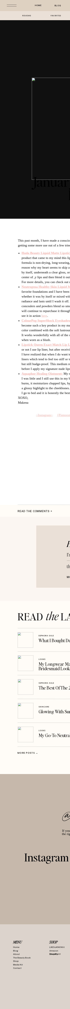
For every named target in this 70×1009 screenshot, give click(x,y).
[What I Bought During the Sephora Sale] (25, 640)
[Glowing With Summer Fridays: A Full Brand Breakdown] (25, 710)
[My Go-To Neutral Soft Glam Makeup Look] (25, 734)
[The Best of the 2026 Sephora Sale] (25, 687)
